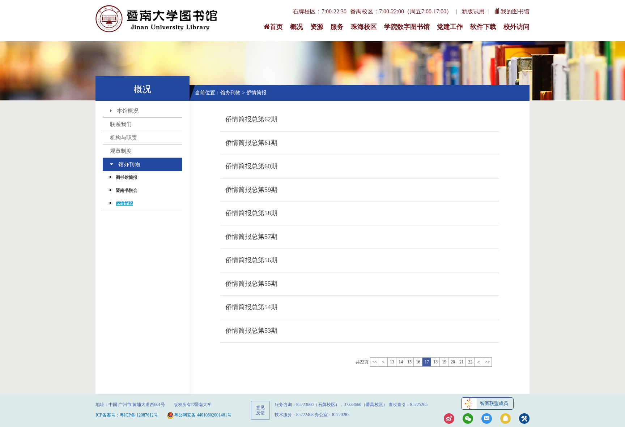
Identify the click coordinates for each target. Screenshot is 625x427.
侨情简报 (124, 203)
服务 (337, 26)
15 (409, 362)
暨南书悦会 (126, 190)
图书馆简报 (126, 177)
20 (453, 362)
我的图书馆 (515, 11)
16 (418, 362)
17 (427, 362)
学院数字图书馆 (407, 26)
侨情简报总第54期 (251, 307)
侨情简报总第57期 (251, 236)
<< (374, 362)
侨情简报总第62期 (251, 119)
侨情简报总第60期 (251, 166)
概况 (296, 26)
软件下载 (483, 26)
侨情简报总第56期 (251, 260)
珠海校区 (364, 26)
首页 (276, 26)
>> (487, 362)
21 (461, 362)
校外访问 (516, 26)
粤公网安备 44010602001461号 (202, 415)
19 (444, 362)
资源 (316, 26)
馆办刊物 (129, 164)
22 (470, 362)
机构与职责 (123, 138)
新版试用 (473, 11)
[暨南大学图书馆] (156, 19)
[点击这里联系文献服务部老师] (505, 419)
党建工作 (450, 26)
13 (392, 362)
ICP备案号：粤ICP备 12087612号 (126, 415)
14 (401, 362)
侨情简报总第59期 (251, 189)
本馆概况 (128, 111)
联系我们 (121, 124)
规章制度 (121, 151)
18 (435, 362)
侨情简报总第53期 (251, 330)
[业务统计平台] (524, 419)
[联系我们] (487, 419)
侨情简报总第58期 (251, 213)
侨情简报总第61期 (251, 142)
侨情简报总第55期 (251, 283)
